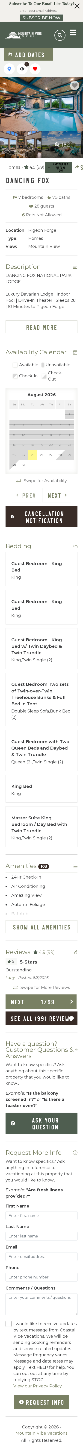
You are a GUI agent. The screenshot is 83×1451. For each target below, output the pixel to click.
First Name (17, 1206)
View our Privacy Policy (37, 1386)
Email (11, 1247)
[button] (41, 11)
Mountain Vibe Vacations (41, 1433)
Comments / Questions (31, 1288)
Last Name (17, 1226)
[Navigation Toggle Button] (72, 32)
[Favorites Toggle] (35, 68)
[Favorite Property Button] (74, 85)
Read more (41, 327)
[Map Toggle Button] (9, 68)
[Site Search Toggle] (59, 35)
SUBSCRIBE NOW (41, 18)
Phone (13, 1267)
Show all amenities (42, 927)
